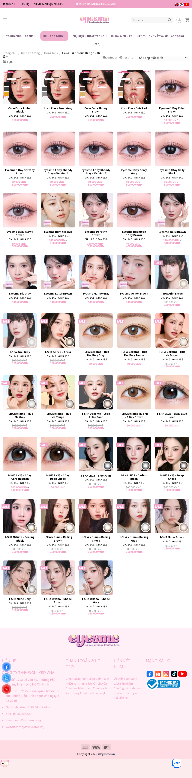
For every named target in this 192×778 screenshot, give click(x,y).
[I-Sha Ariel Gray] (20, 330)
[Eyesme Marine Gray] (96, 272)
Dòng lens (51, 53)
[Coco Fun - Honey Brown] (96, 87)
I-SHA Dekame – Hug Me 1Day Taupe (134, 353)
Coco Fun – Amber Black (20, 109)
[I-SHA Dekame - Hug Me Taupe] (58, 392)
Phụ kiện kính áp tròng (88, 36)
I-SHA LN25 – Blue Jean (96, 475)
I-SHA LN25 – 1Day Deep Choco (58, 477)
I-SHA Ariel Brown (172, 293)
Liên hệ (25, 4)
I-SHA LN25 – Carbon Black (134, 477)
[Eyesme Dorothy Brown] (96, 210)
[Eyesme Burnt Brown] (58, 210)
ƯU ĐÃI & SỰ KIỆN (122, 36)
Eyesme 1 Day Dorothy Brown (20, 171)
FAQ (97, 44)
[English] (177, 4)
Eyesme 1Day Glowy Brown (20, 233)
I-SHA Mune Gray (20, 598)
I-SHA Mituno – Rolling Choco (96, 538)
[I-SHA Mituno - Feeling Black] (20, 516)
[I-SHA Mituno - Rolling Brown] (58, 516)
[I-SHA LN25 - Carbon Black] (134, 454)
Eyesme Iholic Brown (172, 231)
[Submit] (169, 20)
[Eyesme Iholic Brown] (172, 210)
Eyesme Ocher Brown (134, 293)
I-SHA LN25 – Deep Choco (172, 477)
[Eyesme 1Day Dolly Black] (172, 149)
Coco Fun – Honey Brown (95, 109)
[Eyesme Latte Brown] (58, 272)
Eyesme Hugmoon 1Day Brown (134, 233)
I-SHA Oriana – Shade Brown (58, 600)
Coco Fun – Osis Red (134, 108)
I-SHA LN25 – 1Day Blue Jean (172, 415)
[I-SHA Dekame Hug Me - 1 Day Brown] (134, 392)
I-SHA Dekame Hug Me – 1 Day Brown (134, 415)
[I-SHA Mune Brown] (172, 516)
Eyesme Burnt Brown (58, 231)
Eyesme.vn (107, 754)
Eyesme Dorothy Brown (96, 233)
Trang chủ (9, 53)
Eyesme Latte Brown (58, 293)
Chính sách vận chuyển (48, 4)
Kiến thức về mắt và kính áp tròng (160, 36)
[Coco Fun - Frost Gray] (58, 87)
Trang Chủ (9, 4)
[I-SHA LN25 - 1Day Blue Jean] (172, 392)
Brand (29, 36)
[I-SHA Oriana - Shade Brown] (58, 577)
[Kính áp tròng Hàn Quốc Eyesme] (96, 20)
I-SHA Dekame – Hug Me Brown (172, 353)
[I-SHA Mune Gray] (20, 577)
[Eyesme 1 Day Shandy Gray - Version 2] (96, 149)
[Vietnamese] (186, 4)
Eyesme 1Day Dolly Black (172, 171)
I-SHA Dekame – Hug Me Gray (20, 415)
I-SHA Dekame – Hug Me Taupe (58, 415)
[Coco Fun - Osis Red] (134, 87)
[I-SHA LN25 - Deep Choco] (172, 454)
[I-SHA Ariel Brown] (172, 272)
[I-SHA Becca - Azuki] (58, 330)
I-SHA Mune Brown (172, 537)
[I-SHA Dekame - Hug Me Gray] (20, 392)
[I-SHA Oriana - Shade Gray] (96, 577)
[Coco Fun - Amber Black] (20, 87)
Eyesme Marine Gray (96, 293)
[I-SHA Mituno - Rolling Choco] (96, 516)
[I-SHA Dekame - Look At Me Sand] (96, 392)
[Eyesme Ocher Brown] (134, 272)
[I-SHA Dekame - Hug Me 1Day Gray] (96, 330)
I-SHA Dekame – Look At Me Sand (96, 415)
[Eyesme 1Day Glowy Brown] (20, 210)
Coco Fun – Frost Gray (58, 108)
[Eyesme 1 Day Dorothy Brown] (20, 149)
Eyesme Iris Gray (20, 293)
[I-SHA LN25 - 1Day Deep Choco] (58, 454)
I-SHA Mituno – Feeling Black (19, 538)
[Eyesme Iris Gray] (20, 272)
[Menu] (5, 19)
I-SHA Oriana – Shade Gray (96, 600)
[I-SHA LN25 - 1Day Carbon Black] (20, 454)
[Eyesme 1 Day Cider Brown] (172, 87)
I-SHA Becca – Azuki (58, 352)
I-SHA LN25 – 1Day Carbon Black (20, 477)
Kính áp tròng (53, 36)
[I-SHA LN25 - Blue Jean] (96, 454)
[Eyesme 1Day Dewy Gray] (134, 149)
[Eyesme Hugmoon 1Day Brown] (134, 210)
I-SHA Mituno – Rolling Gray (134, 538)
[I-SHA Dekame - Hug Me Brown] (172, 330)
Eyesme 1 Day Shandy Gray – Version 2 (96, 171)
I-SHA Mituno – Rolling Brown (58, 538)
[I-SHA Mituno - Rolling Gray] (134, 516)
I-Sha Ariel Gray (20, 352)
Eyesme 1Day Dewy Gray (134, 171)
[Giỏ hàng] (187, 20)
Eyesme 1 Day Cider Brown (172, 109)
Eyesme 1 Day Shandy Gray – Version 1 (58, 171)
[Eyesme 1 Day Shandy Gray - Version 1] (58, 149)
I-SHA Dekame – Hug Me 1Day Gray (96, 353)
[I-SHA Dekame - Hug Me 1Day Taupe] (134, 330)
